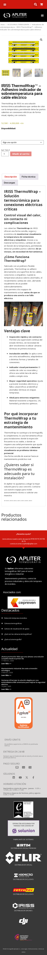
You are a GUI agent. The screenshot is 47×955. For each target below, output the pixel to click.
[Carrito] (41, 4)
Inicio (3, 24)
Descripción (11, 177)
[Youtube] (20, 777)
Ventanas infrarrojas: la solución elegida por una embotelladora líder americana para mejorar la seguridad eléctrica (23, 682)
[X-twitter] (26, 777)
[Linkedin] (13, 777)
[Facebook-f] (33, 777)
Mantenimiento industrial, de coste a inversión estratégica (19, 669)
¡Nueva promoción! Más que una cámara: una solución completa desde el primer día (22, 657)
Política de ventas (32, 949)
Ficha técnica (28, 177)
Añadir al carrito (20, 153)
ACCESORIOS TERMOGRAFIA (18, 24)
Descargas (9, 183)
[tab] (11, 177)
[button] (5, 4)
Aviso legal (24, 949)
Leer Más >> (6, 663)
